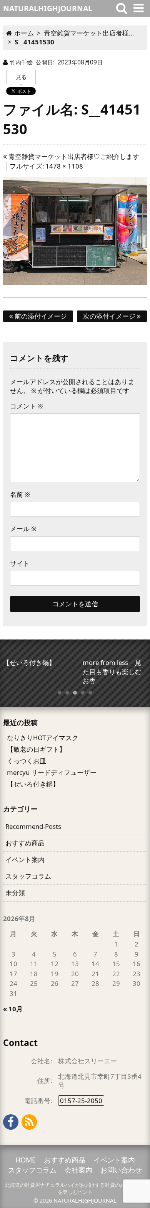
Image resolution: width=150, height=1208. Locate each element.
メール (23, 528)
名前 (20, 494)
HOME (25, 1159)
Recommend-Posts (33, 826)
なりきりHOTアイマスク (42, 737)
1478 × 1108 (64, 166)
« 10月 (13, 1008)
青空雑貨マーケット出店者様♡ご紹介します (73, 156)
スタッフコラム (28, 876)
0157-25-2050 (81, 1100)
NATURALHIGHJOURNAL (85, 1200)
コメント (26, 406)
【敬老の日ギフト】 (36, 749)
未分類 (15, 892)
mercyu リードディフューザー (52, 772)
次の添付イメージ (110, 316)
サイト (20, 563)
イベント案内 (25, 859)
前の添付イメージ (40, 316)
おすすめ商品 (25, 843)
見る (21, 77)
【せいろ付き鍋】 (33, 783)
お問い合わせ (121, 1169)
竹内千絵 (21, 62)
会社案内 (78, 1169)
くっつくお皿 (26, 760)
